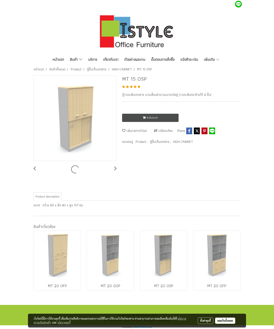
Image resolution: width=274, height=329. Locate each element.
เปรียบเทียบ (165, 130)
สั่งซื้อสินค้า (152, 118)
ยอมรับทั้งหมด (225, 320)
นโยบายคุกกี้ (64, 322)
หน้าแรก (58, 59)
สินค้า (74, 59)
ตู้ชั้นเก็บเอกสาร (160, 141)
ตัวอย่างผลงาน (134, 59)
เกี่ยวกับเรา (111, 59)
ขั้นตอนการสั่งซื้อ (163, 59)
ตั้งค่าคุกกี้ (205, 320)
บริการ (92, 59)
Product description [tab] (47, 196)
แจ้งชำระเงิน (189, 59)
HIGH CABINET (183, 141)
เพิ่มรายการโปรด (136, 130)
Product (141, 141)
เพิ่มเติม (210, 59)
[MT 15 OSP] (75, 118)
